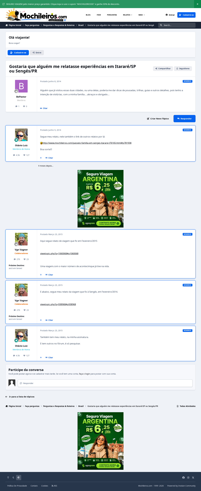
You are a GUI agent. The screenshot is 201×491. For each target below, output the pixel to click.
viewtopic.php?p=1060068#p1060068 (59, 253)
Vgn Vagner (21, 249)
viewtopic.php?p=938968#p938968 (58, 304)
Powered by (181, 486)
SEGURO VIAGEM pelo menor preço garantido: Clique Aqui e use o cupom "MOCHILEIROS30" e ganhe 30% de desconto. (63, 4)
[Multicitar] (41, 158)
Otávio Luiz (21, 145)
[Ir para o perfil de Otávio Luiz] (21, 135)
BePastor (21, 96)
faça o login (84, 373)
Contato (34, 486)
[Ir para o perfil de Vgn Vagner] (21, 239)
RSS (55, 486)
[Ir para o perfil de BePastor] (21, 86)
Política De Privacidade (17, 486)
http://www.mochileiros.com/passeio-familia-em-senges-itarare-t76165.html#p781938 (87, 142)
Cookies (44, 486)
